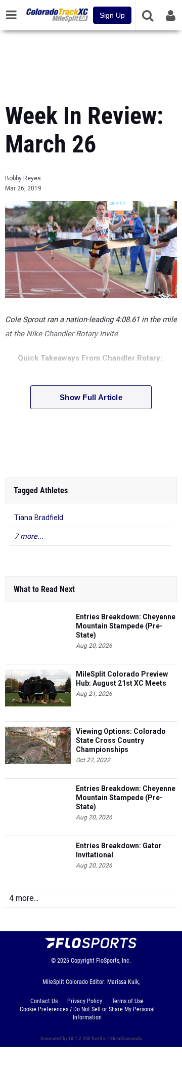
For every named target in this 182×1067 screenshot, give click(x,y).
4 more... (23, 898)
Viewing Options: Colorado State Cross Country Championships (121, 740)
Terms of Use (128, 1001)
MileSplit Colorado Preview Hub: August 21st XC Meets (122, 678)
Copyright (83, 960)
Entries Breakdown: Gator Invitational (119, 850)
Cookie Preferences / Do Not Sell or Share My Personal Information (87, 1013)
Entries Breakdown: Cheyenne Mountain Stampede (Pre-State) (125, 626)
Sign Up (112, 15)
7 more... (28, 536)
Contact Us (44, 1001)
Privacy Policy (84, 1001)
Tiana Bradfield (38, 517)
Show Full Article (91, 397)
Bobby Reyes (23, 178)
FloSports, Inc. (113, 960)
